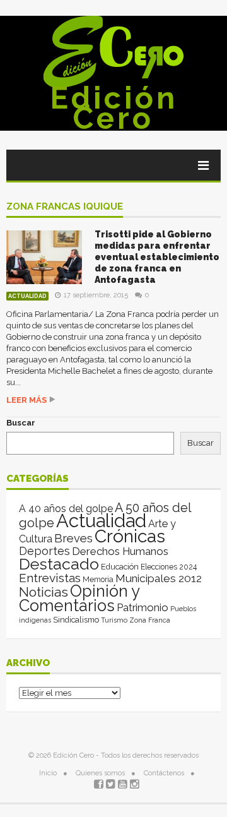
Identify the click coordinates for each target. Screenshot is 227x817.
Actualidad (27, 296)
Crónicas (130, 536)
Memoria (98, 579)
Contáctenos (164, 773)
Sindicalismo (76, 619)
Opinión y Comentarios (79, 598)
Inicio (48, 773)
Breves (73, 538)
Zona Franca (149, 620)
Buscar (20, 422)
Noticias (43, 592)
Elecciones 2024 (169, 567)
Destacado (59, 563)
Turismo (114, 620)
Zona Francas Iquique (64, 207)
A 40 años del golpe (66, 509)
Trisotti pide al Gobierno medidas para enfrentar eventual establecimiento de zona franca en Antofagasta (157, 257)
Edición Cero (114, 108)
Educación (120, 566)
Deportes (44, 551)
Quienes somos (100, 773)
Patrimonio (142, 607)
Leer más (26, 400)
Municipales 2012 (158, 578)
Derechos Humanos (120, 551)
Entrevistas (50, 578)
